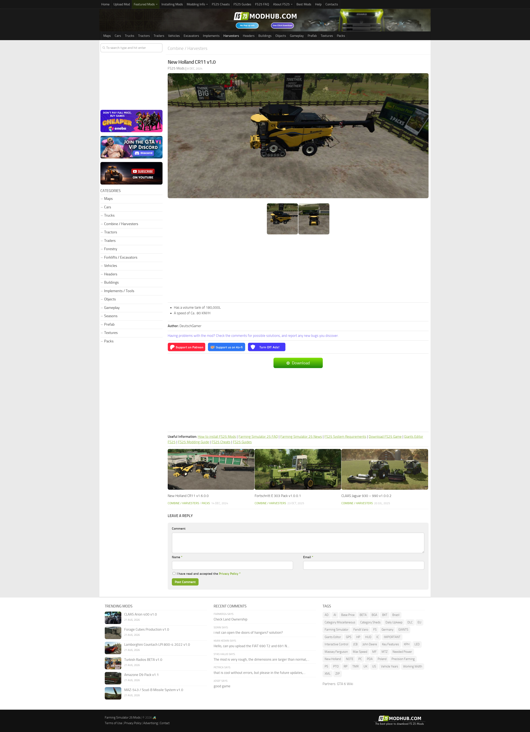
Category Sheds (370, 622)
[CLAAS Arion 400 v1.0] (113, 618)
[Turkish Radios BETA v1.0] (113, 663)
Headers (248, 36)
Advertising (150, 723)
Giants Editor (333, 637)
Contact (165, 723)
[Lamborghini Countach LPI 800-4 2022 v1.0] (113, 648)
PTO (336, 666)
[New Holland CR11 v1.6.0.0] (211, 469)
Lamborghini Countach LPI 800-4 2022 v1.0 (157, 644)
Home (105, 4)
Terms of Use (113, 723)
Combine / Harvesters (187, 48)
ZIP (337, 674)
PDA (370, 659)
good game (222, 686)
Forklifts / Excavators (120, 257)
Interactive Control (336, 644)
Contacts (331, 4)
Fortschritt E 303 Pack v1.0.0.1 (278, 496)
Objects (280, 36)
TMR (355, 666)
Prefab (312, 36)
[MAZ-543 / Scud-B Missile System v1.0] (113, 693)
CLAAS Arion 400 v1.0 (140, 614)
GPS (348, 637)
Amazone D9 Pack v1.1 (141, 675)
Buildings (264, 36)
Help (318, 4)
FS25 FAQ (262, 4)
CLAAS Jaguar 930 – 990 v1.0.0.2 (366, 496)
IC (377, 637)
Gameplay (297, 36)
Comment (179, 528)
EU (419, 622)
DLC (410, 622)
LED (417, 644)
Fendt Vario (360, 629)
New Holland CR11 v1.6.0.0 (188, 496)
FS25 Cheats (221, 4)
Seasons (110, 316)
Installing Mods (172, 4)
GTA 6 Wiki (345, 684)
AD (327, 615)
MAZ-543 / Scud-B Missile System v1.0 (153, 690)
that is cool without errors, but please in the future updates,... (260, 673)
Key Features (390, 644)
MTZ (385, 652)
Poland (382, 659)
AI (335, 615)
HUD (368, 637)
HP (358, 637)
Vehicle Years (389, 666)
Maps (107, 36)
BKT (384, 615)
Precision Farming (403, 659)
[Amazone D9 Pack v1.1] (113, 678)
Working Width (412, 666)
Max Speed (360, 652)
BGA (374, 615)
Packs (341, 36)
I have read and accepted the (209, 574)
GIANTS (403, 629)
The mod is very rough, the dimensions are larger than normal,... (261, 659)
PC (360, 659)
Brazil (395, 615)
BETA (363, 615)
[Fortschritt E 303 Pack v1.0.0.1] (298, 469)
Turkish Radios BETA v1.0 (143, 660)
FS (375, 629)
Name (177, 557)
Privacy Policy (228, 574)
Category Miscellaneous (340, 622)
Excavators (191, 36)
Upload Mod (121, 4)
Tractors (144, 36)
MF (374, 652)
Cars (118, 36)
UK (365, 666)
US (374, 666)
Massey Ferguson (336, 652)
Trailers (159, 36)
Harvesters (231, 36)
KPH (407, 644)
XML (327, 674)
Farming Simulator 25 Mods (123, 717)
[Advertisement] (298, 269)
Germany (387, 629)
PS (326, 666)
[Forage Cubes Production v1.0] (113, 633)
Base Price (348, 615)
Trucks (129, 36)
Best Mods (303, 4)
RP (345, 666)
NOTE (349, 659)
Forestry (110, 249)
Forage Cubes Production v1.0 (146, 629)
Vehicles (174, 36)
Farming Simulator (336, 629)
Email (308, 557)
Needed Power (402, 652)
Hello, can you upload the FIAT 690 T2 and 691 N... (251, 646)
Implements (211, 36)
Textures (327, 36)
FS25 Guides (242, 4)
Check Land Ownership (230, 619)
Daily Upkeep (393, 622)
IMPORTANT (392, 637)
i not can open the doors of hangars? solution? (248, 632)
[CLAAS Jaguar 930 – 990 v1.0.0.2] (384, 469)
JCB (355, 644)
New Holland (333, 659)
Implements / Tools (119, 291)
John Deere (370, 644)
